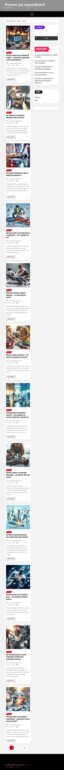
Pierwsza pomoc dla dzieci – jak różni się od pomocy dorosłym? (17, 356)
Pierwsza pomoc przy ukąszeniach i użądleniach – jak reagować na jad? (18, 235)
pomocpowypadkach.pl (15, 63)
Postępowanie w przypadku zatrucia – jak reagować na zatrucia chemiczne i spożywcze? (17, 415)
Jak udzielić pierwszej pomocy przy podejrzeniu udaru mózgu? (17, 536)
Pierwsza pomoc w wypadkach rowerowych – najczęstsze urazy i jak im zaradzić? (18, 719)
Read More (10, 79)
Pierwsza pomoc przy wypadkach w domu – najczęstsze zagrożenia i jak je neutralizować (18, 57)
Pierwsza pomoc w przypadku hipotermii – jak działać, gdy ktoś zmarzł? (18, 475)
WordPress (27, 765)
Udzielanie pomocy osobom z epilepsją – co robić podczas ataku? (16, 295)
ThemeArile (15, 767)
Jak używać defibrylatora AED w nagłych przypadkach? (17, 174)
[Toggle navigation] (32, 14)
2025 (18, 21)
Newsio (8, 767)
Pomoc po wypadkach (25, 4)
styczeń (24, 21)
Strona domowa (10, 21)
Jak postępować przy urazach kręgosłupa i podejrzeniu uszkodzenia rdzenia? (16, 657)
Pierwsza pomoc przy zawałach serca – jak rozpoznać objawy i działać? (17, 597)
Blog (36, 100)
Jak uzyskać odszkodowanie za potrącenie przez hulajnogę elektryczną (44, 81)
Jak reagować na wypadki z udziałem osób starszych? (15, 116)
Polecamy (38, 97)
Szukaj (39, 27)
